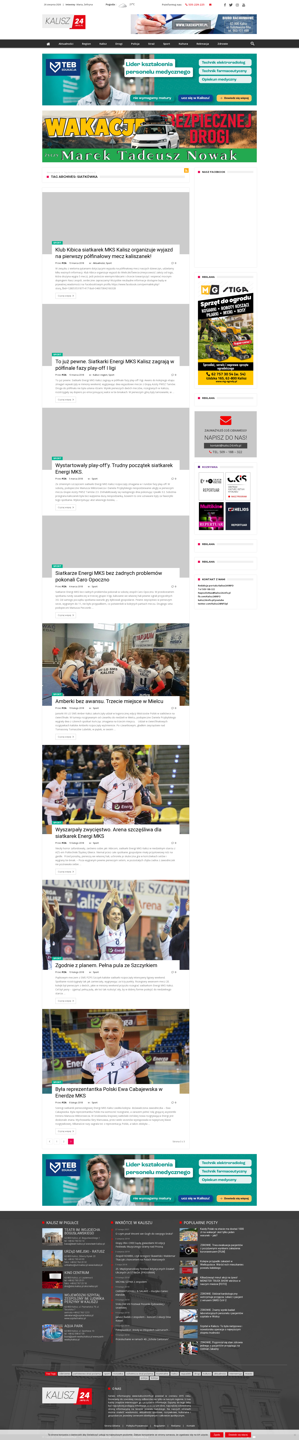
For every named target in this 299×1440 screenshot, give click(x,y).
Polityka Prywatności (137, 1425)
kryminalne (162, 1373)
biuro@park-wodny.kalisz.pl (78, 1336)
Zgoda (217, 1434)
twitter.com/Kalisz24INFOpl (213, 603)
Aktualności (99, 263)
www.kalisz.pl (95, 1265)
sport (107, 1373)
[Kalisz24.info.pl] (63, 14)
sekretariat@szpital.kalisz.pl (78, 1315)
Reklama (175, 1425)
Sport (57, 242)
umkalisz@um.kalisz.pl (76, 1265)
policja (144, 1377)
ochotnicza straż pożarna (139, 1373)
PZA (64, 263)
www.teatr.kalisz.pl (95, 1244)
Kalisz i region (100, 374)
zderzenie (64, 1373)
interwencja (235, 1373)
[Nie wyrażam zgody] (294, 1435)
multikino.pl (70, 1286)
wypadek (186, 1373)
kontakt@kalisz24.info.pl (225, 445)
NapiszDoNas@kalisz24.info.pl (214, 592)
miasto (248, 1373)
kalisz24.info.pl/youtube (211, 600)
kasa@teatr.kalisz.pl (74, 1244)
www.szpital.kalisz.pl (75, 1318)
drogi (197, 1373)
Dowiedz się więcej (238, 1434)
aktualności (220, 1373)
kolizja (154, 1377)
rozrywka (118, 1373)
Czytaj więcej (64, 295)
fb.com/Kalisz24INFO (209, 596)
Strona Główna (112, 1425)
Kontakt (191, 1425)
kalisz (175, 1373)
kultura (207, 1373)
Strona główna (53, 172)
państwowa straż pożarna (87, 1373)
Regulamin (159, 1425)
